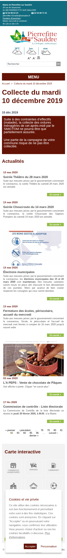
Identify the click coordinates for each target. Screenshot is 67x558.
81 (61, 430)
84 (24, 433)
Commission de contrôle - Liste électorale (33, 406)
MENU (33, 76)
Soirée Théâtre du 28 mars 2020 (25, 177)
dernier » (33, 435)
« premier (10, 430)
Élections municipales (18, 272)
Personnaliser (49, 546)
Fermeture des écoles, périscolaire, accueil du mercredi (28, 312)
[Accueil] (33, 44)
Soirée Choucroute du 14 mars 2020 (28, 207)
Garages (33, 470)
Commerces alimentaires (13, 471)
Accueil (6, 83)
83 (18, 433)
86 (37, 433)
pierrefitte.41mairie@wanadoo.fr (16, 16)
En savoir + (55, 194)
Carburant (53, 470)
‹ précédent (25, 430)
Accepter (30, 546)
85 (31, 433)
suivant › (53, 433)
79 (48, 430)
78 (42, 430)
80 (55, 430)
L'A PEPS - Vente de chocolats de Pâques (32, 382)
